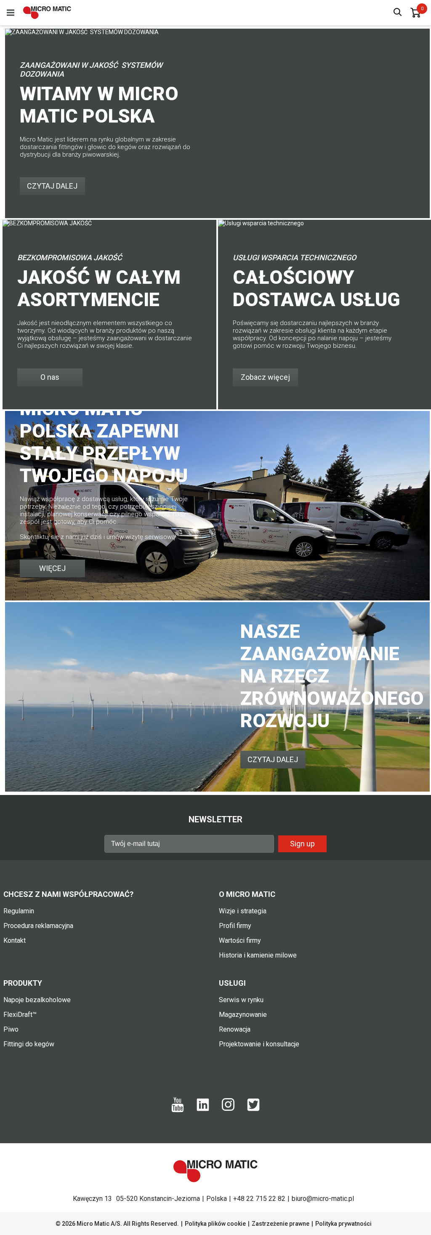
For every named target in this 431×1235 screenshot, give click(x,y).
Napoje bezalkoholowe (37, 1000)
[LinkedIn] (203, 1109)
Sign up (302, 843)
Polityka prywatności (343, 1223)
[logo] (47, 12)
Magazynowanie (243, 1015)
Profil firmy (235, 926)
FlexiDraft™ (20, 1015)
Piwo (11, 1029)
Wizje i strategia (242, 911)
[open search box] (397, 13)
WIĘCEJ (52, 568)
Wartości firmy (240, 940)
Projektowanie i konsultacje (259, 1044)
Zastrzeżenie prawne (280, 1223)
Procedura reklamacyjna (38, 926)
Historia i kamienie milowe (258, 955)
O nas (49, 377)
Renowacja (234, 1029)
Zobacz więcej (265, 377)
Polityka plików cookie (215, 1223)
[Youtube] (177, 1110)
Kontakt (14, 940)
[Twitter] (253, 1109)
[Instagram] (228, 1108)
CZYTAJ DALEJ (52, 185)
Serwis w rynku (241, 1000)
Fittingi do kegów (28, 1044)
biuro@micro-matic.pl (323, 1199)
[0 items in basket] (415, 13)
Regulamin (18, 911)
